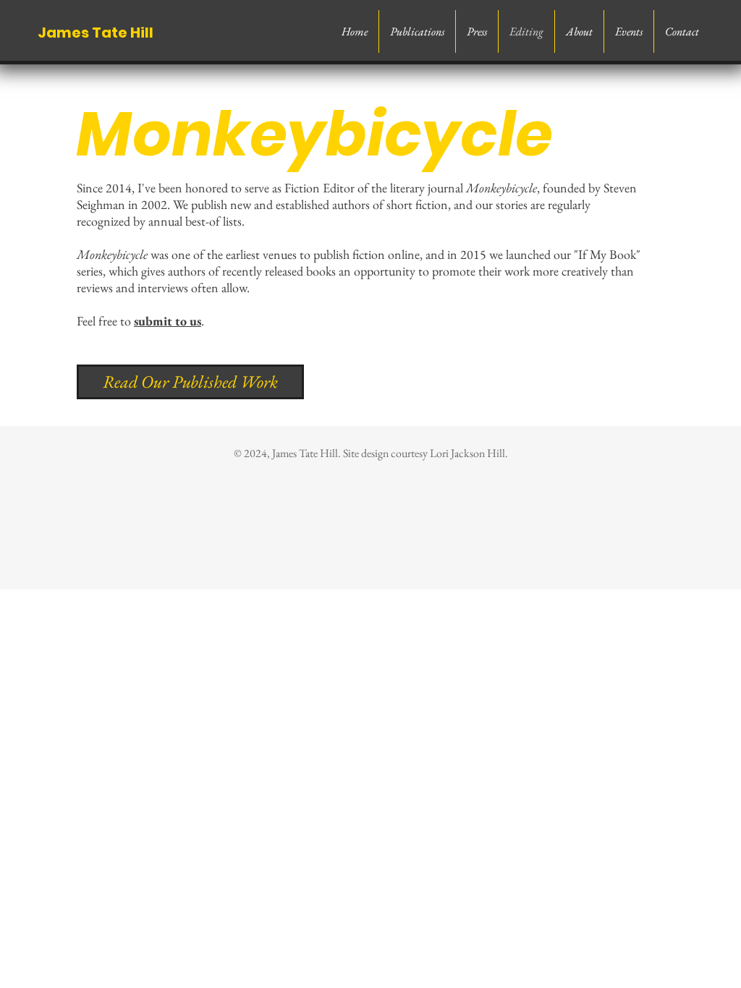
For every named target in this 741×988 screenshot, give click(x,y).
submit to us (167, 320)
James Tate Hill (95, 32)
